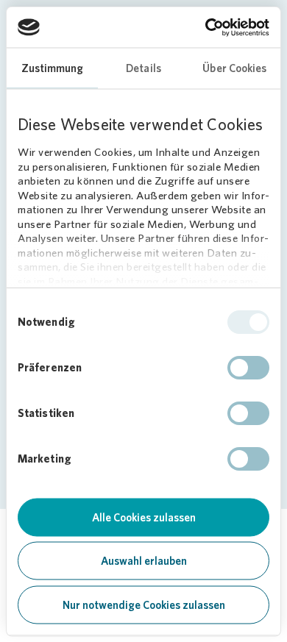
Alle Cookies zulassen (144, 517)
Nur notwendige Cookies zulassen (144, 604)
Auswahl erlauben (144, 561)
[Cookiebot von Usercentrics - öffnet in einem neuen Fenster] (205, 27)
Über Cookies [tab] (234, 68)
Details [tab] (143, 68)
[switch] (248, 367)
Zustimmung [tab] (52, 68)
